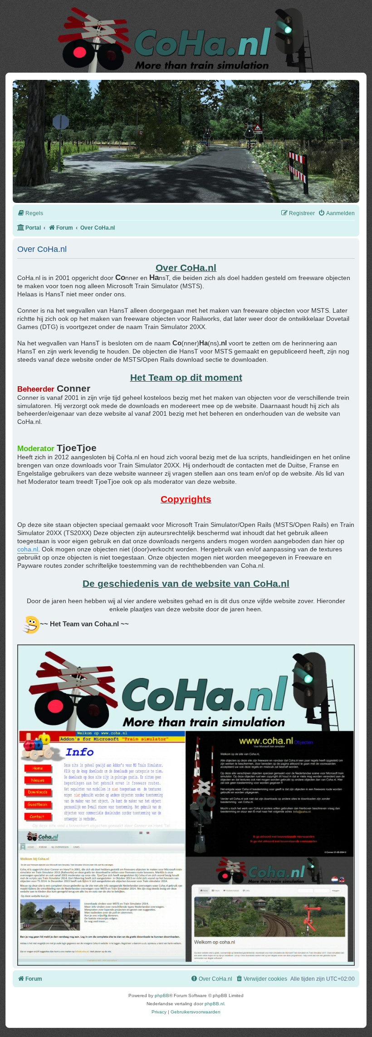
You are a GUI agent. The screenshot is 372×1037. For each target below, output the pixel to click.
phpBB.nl (214, 1003)
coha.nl (27, 549)
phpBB (162, 995)
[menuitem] (30, 213)
